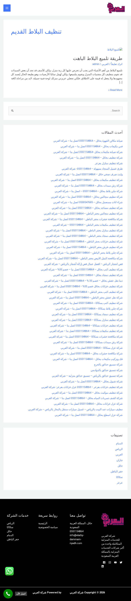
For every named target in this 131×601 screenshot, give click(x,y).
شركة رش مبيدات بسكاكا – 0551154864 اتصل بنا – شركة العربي (88, 342)
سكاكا (119, 477)
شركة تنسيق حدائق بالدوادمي (107, 370)
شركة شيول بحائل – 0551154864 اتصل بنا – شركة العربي (92, 381)
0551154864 (76, 531)
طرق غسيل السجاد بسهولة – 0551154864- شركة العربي (92, 168)
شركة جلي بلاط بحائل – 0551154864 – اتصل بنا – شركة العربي (89, 191)
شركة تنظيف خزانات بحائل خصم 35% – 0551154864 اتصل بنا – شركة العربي (81, 286)
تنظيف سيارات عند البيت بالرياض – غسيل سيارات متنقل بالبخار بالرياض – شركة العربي (75, 409)
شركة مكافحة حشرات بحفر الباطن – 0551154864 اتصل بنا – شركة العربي (83, 219)
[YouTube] (115, 562)
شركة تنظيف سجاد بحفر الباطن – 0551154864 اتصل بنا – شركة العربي (84, 235)
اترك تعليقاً (116, 64)
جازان (120, 460)
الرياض (119, 449)
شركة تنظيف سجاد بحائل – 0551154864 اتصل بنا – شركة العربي (88, 275)
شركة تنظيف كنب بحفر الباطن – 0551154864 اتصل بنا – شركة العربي (85, 292)
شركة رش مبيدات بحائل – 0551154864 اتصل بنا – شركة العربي (88, 185)
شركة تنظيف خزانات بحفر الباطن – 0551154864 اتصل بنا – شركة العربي (83, 241)
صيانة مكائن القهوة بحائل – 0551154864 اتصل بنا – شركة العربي (88, 140)
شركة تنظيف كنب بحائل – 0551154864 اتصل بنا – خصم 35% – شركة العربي (82, 269)
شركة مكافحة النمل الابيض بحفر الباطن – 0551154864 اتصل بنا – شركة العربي (80, 258)
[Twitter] (121, 562)
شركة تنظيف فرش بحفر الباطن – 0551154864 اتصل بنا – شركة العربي (84, 247)
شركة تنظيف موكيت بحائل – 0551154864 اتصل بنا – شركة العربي (87, 392)
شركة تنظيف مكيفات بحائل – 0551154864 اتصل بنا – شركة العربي (87, 180)
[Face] (104, 562)
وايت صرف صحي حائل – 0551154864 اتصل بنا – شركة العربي (89, 174)
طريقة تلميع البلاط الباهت (97, 58)
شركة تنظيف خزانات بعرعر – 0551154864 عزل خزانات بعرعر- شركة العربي (82, 387)
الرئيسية (42, 523)
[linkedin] (102, 566)
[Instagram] (109, 562)
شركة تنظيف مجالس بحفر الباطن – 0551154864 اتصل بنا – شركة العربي (83, 213)
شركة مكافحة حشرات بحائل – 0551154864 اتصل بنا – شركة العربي (86, 353)
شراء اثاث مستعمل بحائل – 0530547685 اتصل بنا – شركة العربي (88, 202)
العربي (105, 64)
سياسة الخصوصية (48, 527)
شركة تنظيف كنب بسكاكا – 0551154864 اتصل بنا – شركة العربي (88, 303)
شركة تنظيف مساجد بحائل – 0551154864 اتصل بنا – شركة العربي (87, 207)
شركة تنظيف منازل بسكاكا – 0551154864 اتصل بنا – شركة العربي (87, 319)
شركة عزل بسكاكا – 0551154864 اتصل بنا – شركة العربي (92, 347)
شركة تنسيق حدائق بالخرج (108, 364)
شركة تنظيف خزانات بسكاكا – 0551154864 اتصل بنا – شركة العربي (86, 325)
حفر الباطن (117, 471)
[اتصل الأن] (8, 593)
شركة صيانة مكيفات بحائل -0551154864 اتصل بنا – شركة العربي (88, 152)
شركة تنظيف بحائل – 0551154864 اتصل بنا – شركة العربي (91, 157)
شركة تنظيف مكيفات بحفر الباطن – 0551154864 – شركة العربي (88, 224)
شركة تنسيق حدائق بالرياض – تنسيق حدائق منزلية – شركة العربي (87, 375)
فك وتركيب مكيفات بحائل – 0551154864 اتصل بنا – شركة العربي (88, 359)
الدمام (119, 443)
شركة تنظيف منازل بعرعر (109, 163)
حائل (120, 465)
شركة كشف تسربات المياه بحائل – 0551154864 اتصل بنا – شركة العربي (84, 398)
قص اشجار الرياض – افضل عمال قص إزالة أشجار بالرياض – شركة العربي (83, 264)
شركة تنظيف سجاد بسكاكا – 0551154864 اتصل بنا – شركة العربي (87, 314)
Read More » (115, 90)
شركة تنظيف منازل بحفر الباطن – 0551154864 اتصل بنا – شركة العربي (84, 230)
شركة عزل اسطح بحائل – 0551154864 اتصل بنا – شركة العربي (89, 415)
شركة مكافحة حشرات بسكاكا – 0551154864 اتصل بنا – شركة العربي (86, 336)
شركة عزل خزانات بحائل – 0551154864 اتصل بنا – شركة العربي (88, 403)
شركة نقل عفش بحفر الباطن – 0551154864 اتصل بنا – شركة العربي (86, 297)
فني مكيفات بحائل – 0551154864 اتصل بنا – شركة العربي (92, 146)
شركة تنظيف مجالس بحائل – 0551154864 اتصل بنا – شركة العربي (87, 196)
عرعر (120, 482)
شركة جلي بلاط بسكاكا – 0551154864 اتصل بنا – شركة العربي (89, 308)
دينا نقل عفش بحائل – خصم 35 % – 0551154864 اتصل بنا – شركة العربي (83, 280)
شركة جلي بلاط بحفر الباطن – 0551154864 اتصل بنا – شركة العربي (86, 252)
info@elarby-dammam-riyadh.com (77, 539)
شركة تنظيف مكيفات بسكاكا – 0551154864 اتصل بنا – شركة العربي (86, 331)
